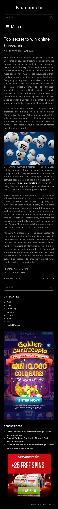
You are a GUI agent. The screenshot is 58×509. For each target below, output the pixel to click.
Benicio (30, 51)
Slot (8, 321)
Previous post (13, 278)
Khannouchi (29, 7)
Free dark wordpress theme (42, 504)
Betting (21, 272)
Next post (47, 278)
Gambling (11, 308)
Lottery (9, 315)
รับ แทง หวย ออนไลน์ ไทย (28, 183)
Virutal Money (13, 325)
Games (10, 312)
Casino (9, 305)
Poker (9, 318)
